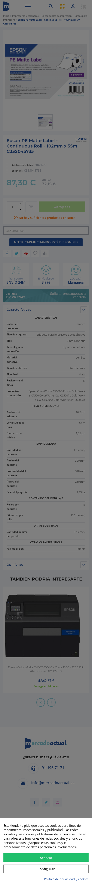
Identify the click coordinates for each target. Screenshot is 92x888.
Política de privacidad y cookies (66, 879)
